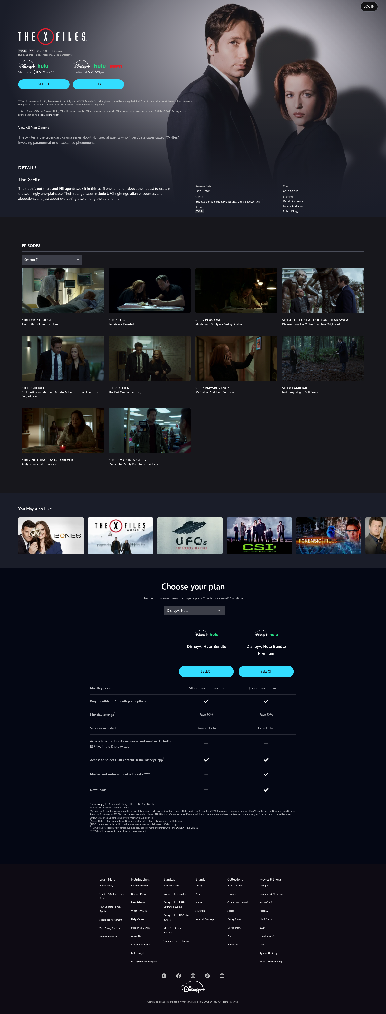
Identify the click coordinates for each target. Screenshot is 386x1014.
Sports (230, 910)
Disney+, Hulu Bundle (174, 894)
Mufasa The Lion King (271, 961)
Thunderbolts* (267, 936)
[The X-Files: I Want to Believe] (120, 535)
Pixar (198, 894)
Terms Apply (97, 804)
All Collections (235, 885)
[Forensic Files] (328, 535)
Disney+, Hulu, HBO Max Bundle (176, 917)
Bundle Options (171, 885)
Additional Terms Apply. (47, 114)
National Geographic (206, 919)
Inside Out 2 (266, 902)
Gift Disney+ (137, 953)
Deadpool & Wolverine (271, 894)
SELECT (43, 84)
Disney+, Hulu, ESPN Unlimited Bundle (174, 904)
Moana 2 (264, 910)
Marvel (199, 902)
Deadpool (265, 885)
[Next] (378, 535)
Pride (230, 936)
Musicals (231, 894)
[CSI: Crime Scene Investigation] (259, 535)
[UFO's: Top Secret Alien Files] (190, 535)
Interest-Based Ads (109, 936)
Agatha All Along (269, 953)
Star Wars (200, 910)
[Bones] (51, 535)
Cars (262, 944)
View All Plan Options (33, 128)
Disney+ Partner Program (144, 961)
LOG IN (369, 6)
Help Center (137, 919)
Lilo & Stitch (266, 919)
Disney (198, 885)
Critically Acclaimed (237, 902)
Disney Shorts (234, 919)
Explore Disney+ (139, 885)
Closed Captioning (140, 944)
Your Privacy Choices (109, 928)
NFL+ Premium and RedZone (173, 930)
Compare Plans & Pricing (176, 941)
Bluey (262, 927)
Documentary (234, 927)
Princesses (232, 944)
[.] (164, 975)
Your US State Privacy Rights (110, 909)
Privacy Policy (106, 885)
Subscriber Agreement (110, 919)
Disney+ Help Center (186, 827)
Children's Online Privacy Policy (112, 896)
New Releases (138, 902)
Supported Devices (140, 927)
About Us (136, 936)
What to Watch (139, 910)
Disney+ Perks (138, 894)
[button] (144, 879)
